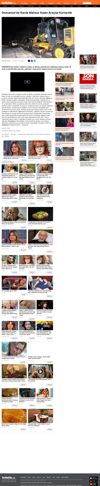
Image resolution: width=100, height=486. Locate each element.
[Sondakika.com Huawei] (94, 484)
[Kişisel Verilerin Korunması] (59, 485)
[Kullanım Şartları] (24, 485)
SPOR (58, 3)
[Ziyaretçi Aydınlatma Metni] (71, 485)
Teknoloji (21, 6)
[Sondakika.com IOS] (94, 478)
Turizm (79, 6)
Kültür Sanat (31, 6)
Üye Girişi (94, 3)
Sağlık (71, 6)
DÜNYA (42, 3)
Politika (5, 6)
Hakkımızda (4, 481)
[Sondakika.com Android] (94, 481)
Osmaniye (11, 121)
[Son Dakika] (9, 3)
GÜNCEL (34, 3)
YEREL (75, 3)
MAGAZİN (67, 3)
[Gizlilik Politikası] (31, 485)
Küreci (48, 98)
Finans (13, 6)
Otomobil (55, 6)
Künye (15, 481)
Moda (47, 6)
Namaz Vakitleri (65, 477)
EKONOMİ (50, 3)
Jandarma (5, 125)
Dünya (33, 477)
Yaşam (63, 6)
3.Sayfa (95, 6)
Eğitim (87, 6)
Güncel (29, 477)
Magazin (49, 477)
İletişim (12, 481)
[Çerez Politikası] (50, 485)
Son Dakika (23, 477)
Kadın (40, 6)
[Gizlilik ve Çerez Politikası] (41, 485)
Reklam (8, 481)
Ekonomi (39, 477)
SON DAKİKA (24, 3)
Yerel (53, 477)
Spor (44, 477)
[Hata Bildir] (79, 485)
